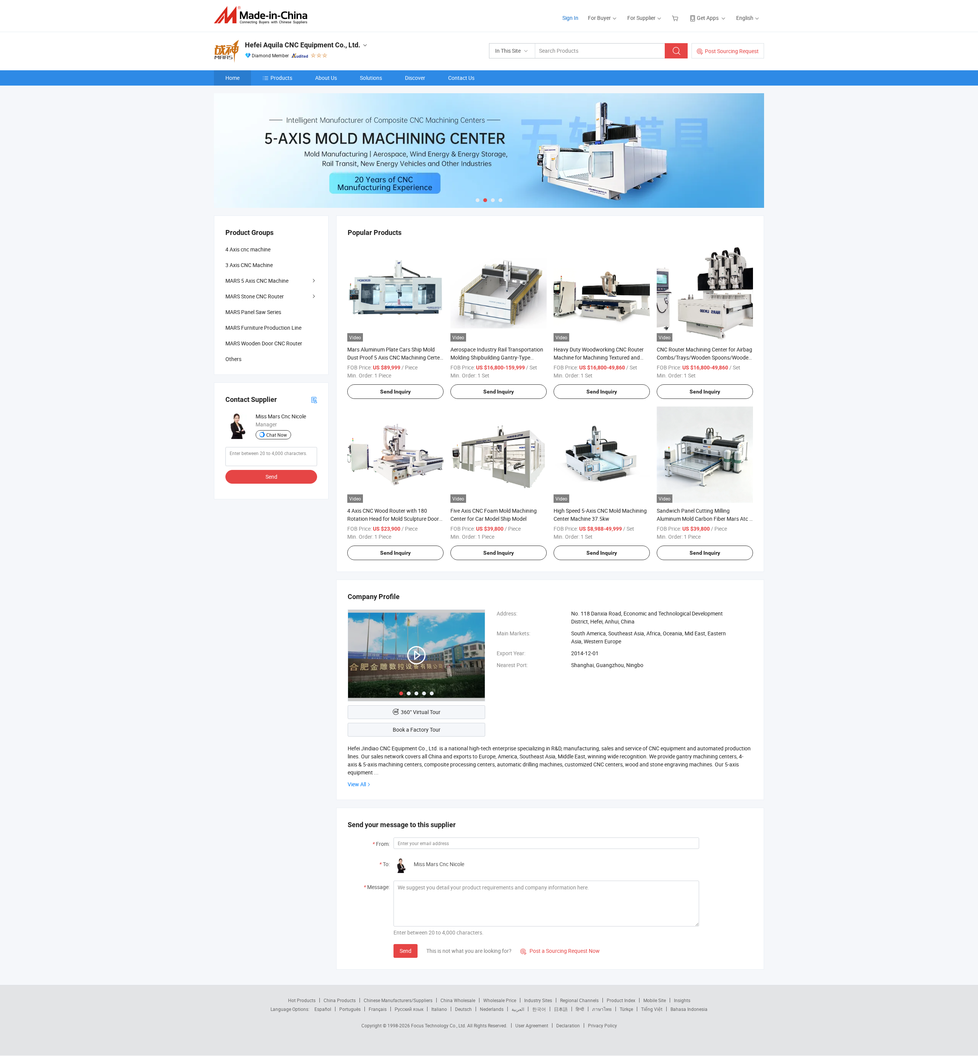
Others (233, 359)
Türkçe (626, 1009)
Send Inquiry (395, 392)
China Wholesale (457, 1000)
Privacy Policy (602, 1025)
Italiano (439, 1009)
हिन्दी (580, 1009)
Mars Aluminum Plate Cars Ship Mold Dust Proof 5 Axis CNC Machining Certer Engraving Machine (394, 357)
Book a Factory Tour (416, 729)
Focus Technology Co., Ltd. (439, 1025)
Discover (415, 77)
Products (281, 77)
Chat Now (276, 435)
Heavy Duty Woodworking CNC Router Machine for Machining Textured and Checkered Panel (599, 357)
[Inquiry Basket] (676, 17)
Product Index (621, 1000)
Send (405, 950)
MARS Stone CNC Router (254, 296)
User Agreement (531, 1025)
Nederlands (492, 1009)
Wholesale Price (499, 1000)
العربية (518, 1009)
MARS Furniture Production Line (263, 327)
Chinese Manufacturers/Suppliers (398, 1000)
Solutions (371, 77)
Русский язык (409, 1009)
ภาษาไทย (602, 1009)
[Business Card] (314, 399)
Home (232, 77)
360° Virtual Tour (420, 712)
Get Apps (708, 17)
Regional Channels (579, 1000)
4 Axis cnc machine (247, 249)
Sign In (570, 17)
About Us (326, 77)
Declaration (568, 1025)
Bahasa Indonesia (689, 1009)
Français (378, 1009)
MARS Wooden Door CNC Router (263, 343)
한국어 (539, 1009)
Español (322, 1009)
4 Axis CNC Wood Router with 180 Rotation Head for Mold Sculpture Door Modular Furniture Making (393, 518)
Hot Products (302, 1000)
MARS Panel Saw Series (253, 312)
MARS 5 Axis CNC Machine (256, 280)
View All (357, 784)
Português (350, 1009)
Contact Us (461, 77)
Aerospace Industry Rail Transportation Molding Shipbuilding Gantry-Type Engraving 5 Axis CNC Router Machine (496, 357)
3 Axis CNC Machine (249, 265)
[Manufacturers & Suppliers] (263, 15)
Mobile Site (654, 1000)
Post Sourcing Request (732, 51)
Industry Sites (538, 1000)
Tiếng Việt (651, 1009)
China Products (340, 1000)
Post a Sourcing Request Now (560, 950)
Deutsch (463, 1009)
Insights (682, 1000)
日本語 (561, 1009)
